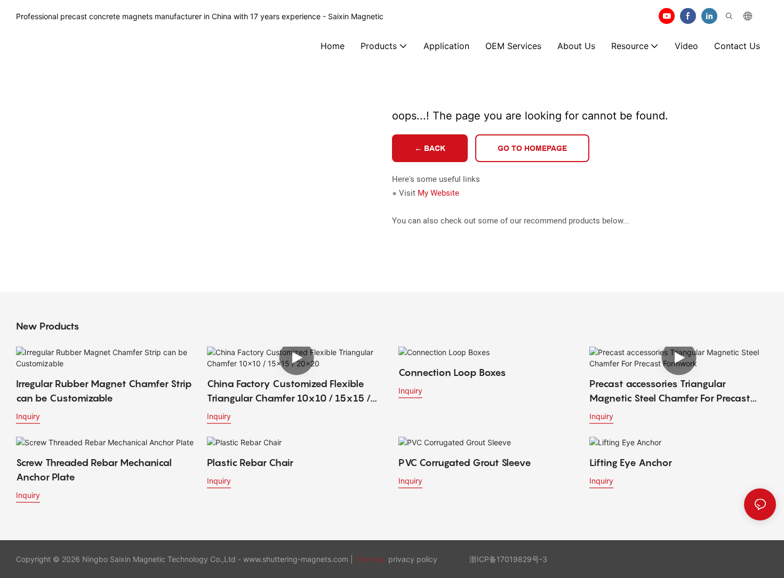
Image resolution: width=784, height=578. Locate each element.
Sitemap (370, 559)
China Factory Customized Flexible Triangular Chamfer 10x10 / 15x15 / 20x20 (289, 391)
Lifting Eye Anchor (630, 462)
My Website (438, 193)
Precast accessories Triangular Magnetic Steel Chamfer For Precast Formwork (669, 391)
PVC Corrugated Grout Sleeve (464, 462)
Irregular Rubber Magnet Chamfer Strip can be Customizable (104, 391)
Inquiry (28, 416)
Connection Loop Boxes (452, 372)
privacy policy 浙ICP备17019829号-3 (467, 559)
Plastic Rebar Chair (250, 462)
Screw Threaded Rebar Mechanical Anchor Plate (94, 470)
